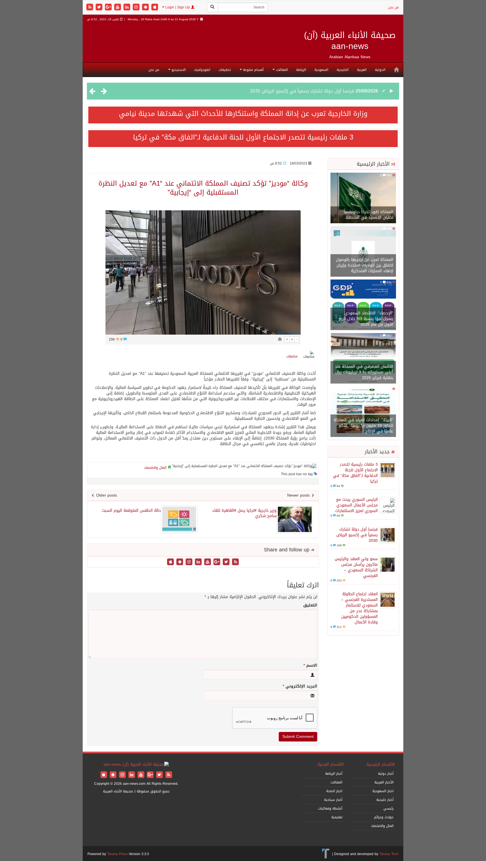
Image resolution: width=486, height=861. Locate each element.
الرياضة (301, 70)
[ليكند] (127, 7)
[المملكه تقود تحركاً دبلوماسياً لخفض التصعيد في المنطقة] (363, 198)
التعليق (310, 605)
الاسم (310, 665)
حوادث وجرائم (383, 817)
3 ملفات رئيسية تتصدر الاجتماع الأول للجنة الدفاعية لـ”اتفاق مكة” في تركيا (243, 137)
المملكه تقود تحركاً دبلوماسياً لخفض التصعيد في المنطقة (368, 214)
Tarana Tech (389, 854)
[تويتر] (99, 7)
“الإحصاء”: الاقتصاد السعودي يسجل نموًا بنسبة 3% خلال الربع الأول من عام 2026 (366, 318)
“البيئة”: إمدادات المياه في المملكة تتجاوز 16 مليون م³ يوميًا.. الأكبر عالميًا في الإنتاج (363, 425)
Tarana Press (117, 854)
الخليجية (342, 70)
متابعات (292, 356)
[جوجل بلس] (109, 7)
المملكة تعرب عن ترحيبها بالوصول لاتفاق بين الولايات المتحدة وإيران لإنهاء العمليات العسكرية (364, 265)
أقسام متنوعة (253, 70)
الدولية (380, 70)
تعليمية (336, 817)
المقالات (281, 70)
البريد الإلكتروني (300, 686)
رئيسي (388, 808)
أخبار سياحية (333, 800)
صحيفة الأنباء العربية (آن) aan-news (350, 40)
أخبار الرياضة (333, 773)
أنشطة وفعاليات (330, 808)
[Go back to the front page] (136, 765)
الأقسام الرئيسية (380, 764)
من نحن (393, 7)
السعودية (321, 70)
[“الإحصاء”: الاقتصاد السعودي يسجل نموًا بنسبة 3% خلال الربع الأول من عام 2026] (363, 305)
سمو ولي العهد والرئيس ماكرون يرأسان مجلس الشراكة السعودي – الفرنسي (356, 567)
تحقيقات (225, 70)
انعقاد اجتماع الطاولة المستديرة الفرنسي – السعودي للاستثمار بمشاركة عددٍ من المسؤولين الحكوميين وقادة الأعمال (359, 608)
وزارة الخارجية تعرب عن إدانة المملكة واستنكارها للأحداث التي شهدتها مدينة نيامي (243, 113)
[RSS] (90, 7)
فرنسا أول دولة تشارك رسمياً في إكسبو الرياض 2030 (302, 91)
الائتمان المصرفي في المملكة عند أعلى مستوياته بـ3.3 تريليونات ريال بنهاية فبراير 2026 (364, 372)
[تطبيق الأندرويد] (146, 7)
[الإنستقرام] (136, 7)
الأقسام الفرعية (331, 764)
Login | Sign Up (177, 7)
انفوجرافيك (202, 70)
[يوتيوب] (118, 7)
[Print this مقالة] (280, 339)
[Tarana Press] (326, 854)
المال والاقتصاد (155, 468)
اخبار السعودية (382, 791)
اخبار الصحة (334, 791)
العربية (361, 70)
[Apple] (155, 7)
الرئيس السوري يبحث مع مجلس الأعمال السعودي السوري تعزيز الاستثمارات (356, 505)
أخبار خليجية (384, 800)
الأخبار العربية (383, 782)
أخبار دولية (385, 773)
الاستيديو (178, 70)
